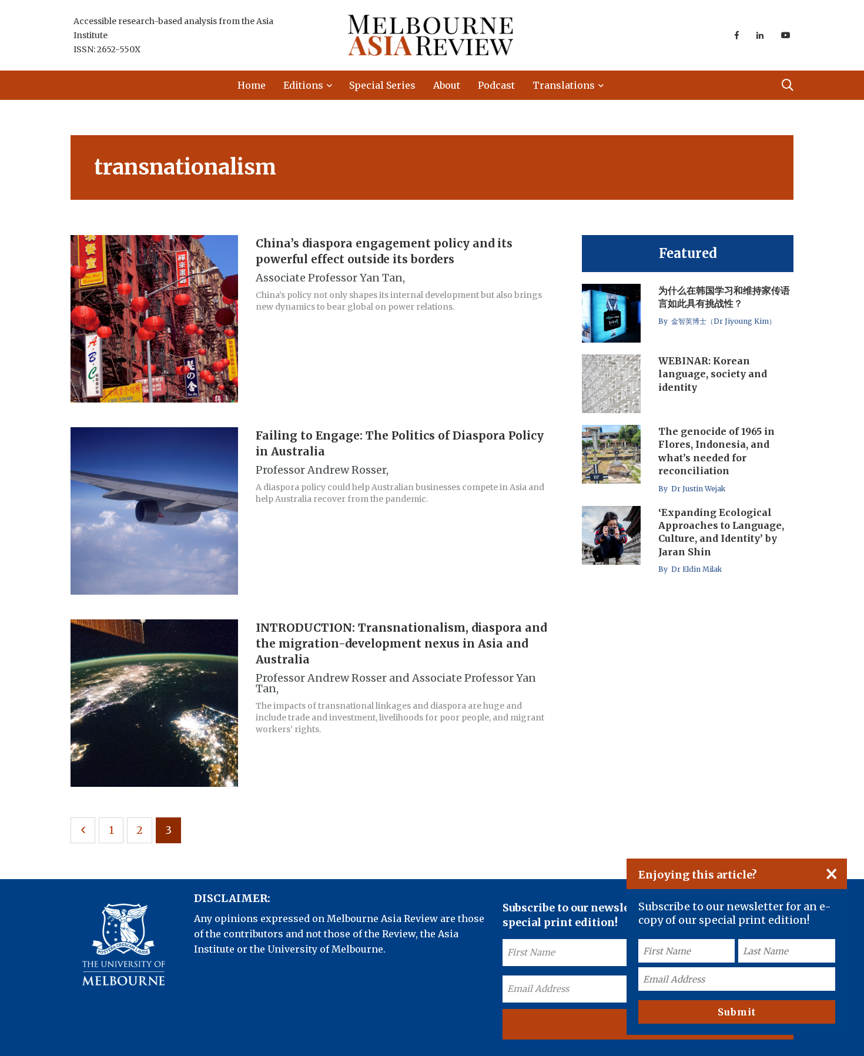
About (446, 85)
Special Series (382, 85)
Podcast (496, 85)
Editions (303, 85)
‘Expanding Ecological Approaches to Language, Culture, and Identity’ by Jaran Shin (721, 532)
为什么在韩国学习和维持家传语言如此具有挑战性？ (724, 296)
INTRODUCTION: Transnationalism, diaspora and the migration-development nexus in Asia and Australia (401, 643)
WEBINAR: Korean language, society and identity (712, 374)
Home (251, 85)
